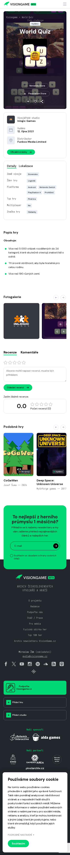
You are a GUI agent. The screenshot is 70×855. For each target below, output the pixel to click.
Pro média (35, 623)
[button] (56, 297)
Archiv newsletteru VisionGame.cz (35, 640)
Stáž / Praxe (35, 617)
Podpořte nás (35, 612)
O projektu (35, 600)
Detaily (11, 166)
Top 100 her (35, 635)
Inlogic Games (26, 121)
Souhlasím (18, 843)
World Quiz (27, 17)
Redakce (35, 606)
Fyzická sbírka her (35, 629)
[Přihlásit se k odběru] (55, 546)
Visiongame (11, 17)
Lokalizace (26, 166)
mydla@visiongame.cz (35, 656)
